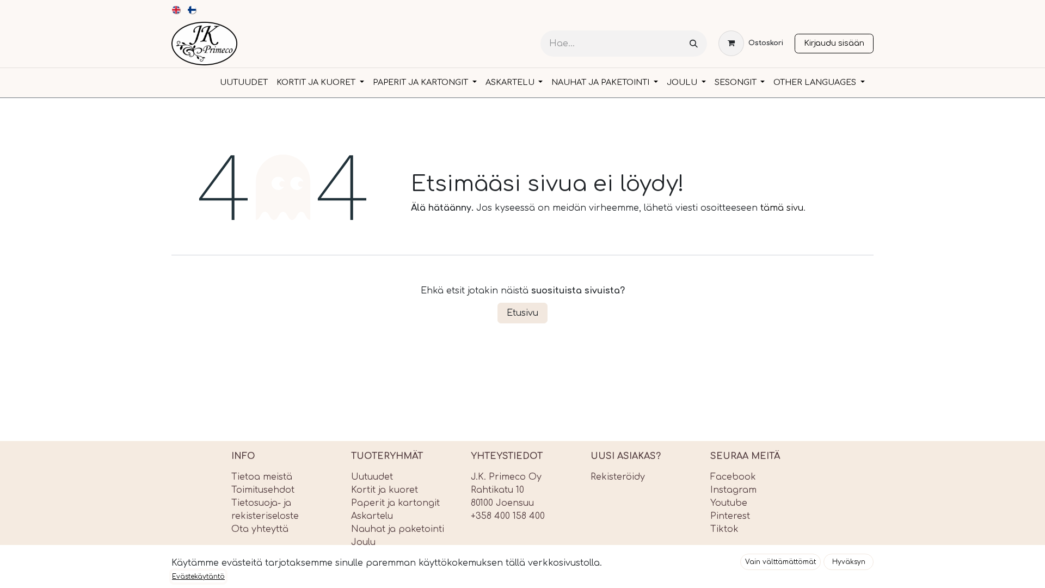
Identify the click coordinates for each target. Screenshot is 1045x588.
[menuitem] (176, 9)
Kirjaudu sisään (834, 43)
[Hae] (693, 43)
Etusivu (522, 313)
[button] (780, 562)
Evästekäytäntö (198, 576)
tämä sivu (781, 208)
